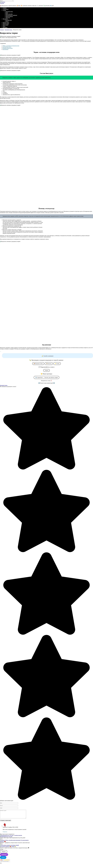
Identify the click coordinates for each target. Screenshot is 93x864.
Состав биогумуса (7, 47)
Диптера (2, 3)
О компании (5, 9)
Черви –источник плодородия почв (11, 45)
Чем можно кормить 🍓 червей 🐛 (8, 846)
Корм (6, 12)
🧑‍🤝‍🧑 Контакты (48, 363)
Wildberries (4, 854)
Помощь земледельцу (8, 48)
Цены (4, 26)
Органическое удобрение (11, 15)
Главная (4, 7)
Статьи (4, 10)
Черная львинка (9, 16)
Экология (7, 17)
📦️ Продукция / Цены (38, 363)
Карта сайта (5, 25)
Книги (7, 21)
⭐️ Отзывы (57, 363)
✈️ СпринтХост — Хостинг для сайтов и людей (46, 377)
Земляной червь (9, 11)
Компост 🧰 (3, 841)
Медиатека (5, 18)
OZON (3, 857)
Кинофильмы (8, 20)
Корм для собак (9, 14)
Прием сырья (6, 23)
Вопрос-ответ (6, 22)
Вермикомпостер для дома (6, 836)
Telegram (46, 370)
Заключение (5, 49)
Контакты (5, 27)
